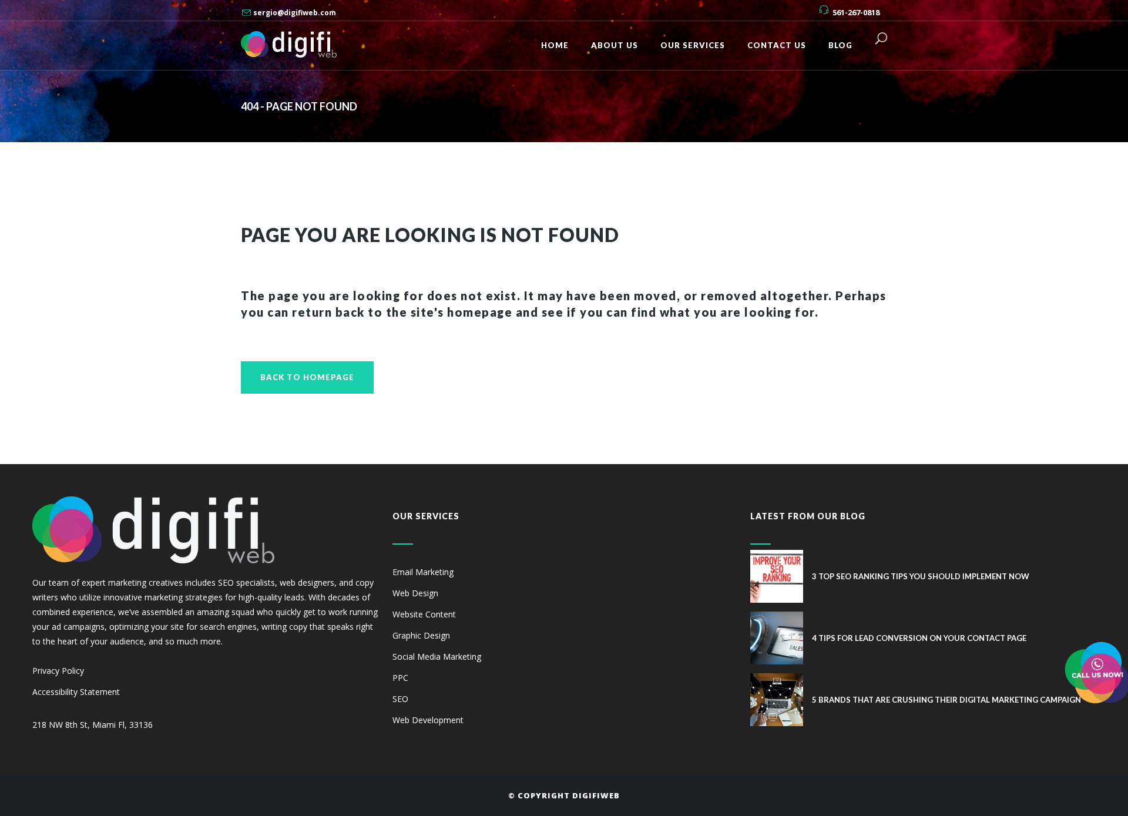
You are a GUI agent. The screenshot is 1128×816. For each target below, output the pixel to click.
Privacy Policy (58, 670)
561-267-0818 (855, 12)
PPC (400, 677)
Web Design (415, 593)
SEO (400, 698)
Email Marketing (423, 571)
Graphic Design (421, 635)
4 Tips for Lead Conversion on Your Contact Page (919, 638)
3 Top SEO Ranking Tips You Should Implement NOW (920, 576)
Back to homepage (307, 377)
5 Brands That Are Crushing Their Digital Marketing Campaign (946, 699)
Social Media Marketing (436, 656)
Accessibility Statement (76, 691)
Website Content (424, 614)
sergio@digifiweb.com (294, 13)
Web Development (428, 720)
